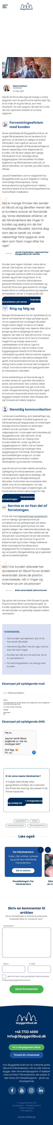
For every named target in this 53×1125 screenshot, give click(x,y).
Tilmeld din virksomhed (26, 1055)
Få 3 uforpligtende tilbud (26, 1047)
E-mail (32, 964)
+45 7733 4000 (26, 1032)
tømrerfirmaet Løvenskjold (32, 516)
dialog (35, 821)
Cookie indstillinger (26, 1117)
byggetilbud (20, 821)
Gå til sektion (23, 871)
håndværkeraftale (16, 825)
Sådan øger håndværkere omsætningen (18, 498)
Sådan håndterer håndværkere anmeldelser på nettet (21, 301)
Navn (6, 964)
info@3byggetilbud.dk (26, 1036)
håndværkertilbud (37, 825)
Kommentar (9, 926)
